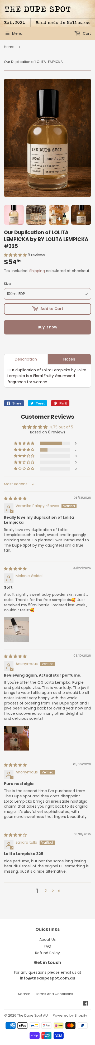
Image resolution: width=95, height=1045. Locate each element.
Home (9, 46)
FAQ (47, 946)
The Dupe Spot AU (32, 1015)
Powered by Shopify (70, 1015)
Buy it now (47, 327)
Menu (17, 33)
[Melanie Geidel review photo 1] (16, 629)
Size (7, 283)
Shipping (37, 270)
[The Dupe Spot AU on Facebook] (85, 1004)
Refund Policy (47, 953)
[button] (16, 255)
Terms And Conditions (54, 993)
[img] (15, 498)
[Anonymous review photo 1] (16, 738)
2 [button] (46, 890)
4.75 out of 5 (61, 427)
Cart (86, 33)
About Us (47, 939)
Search (24, 993)
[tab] (26, 359)
